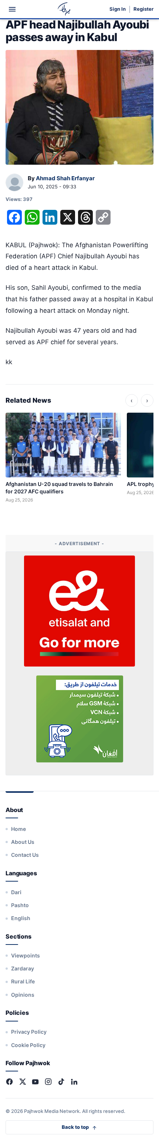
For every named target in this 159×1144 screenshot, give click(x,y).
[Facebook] (9, 1082)
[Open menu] (12, 9)
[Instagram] (48, 1082)
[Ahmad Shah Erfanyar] (14, 183)
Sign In (117, 9)
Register (143, 9)
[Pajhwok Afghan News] (64, 9)
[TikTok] (61, 1082)
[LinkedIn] (74, 1082)
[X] (22, 1082)
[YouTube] (35, 1082)
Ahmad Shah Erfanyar (65, 178)
